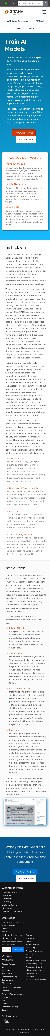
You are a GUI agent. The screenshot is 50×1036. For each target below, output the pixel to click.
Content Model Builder (36, 979)
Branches (6, 970)
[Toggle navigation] (44, 12)
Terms (13, 994)
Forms (29, 935)
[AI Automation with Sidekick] (25, 811)
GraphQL (30, 938)
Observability (7, 908)
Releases (30, 954)
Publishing (6, 901)
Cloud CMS (6, 895)
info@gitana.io (14, 1016)
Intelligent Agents (9, 905)
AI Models (40, 20)
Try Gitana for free (23, 132)
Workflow (30, 976)
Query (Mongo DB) (34, 963)
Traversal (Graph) (34, 967)
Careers (5, 990)
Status (11, 3)
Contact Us (17, 987)
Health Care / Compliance (17, 20)
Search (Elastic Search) (36, 960)
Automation (7, 898)
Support (5, 1010)
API (3, 967)
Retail (18, 28)
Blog (4, 1000)
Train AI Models (8, 925)
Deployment (7, 980)
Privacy (5, 994)
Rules (28, 957)
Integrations (31, 973)
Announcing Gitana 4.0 (12, 911)
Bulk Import (7, 973)
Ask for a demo (26, 139)
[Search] (45, 3)
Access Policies (8, 964)
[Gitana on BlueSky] (6, 1021)
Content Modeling (9, 976)
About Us (6, 987)
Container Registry (10, 1006)
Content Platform (9, 892)
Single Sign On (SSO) (35, 970)
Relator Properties (34, 951)
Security (21, 994)
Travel (31, 28)
